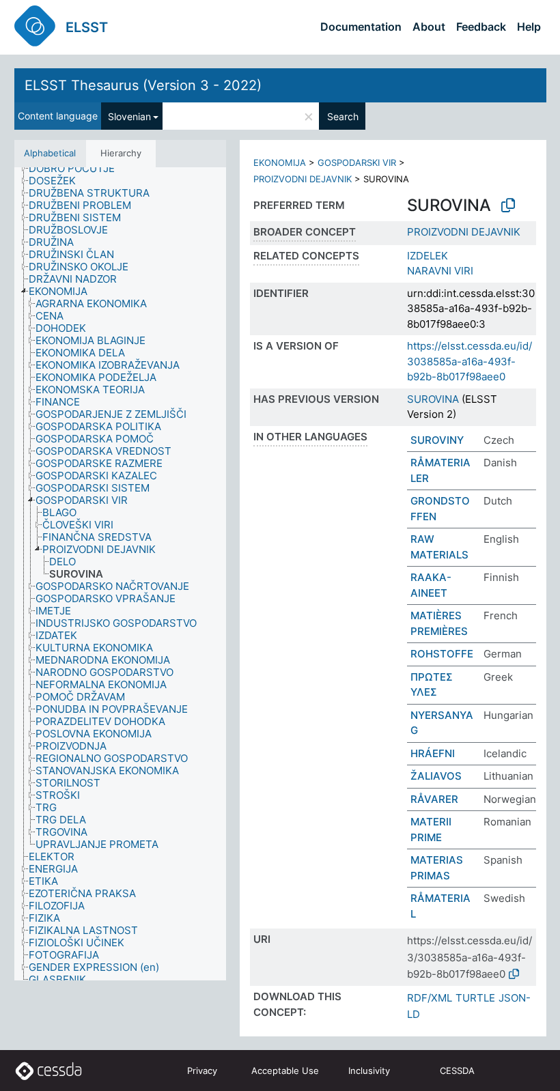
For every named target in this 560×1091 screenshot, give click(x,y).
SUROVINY (437, 440)
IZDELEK (427, 255)
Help (529, 26)
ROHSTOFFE (441, 653)
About (428, 26)
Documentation (361, 26)
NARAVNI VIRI (440, 270)
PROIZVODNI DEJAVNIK (302, 178)
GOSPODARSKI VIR (357, 162)
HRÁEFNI (432, 753)
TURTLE (475, 997)
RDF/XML (429, 997)
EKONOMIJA (279, 162)
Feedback (481, 26)
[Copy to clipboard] (508, 205)
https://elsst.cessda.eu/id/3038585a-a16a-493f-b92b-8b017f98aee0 (469, 361)
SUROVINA (433, 399)
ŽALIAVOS (436, 775)
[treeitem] (77, 168)
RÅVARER (434, 799)
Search (343, 116)
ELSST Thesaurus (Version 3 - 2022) (143, 85)
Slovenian (129, 116)
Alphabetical (50, 152)
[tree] (120, 573)
